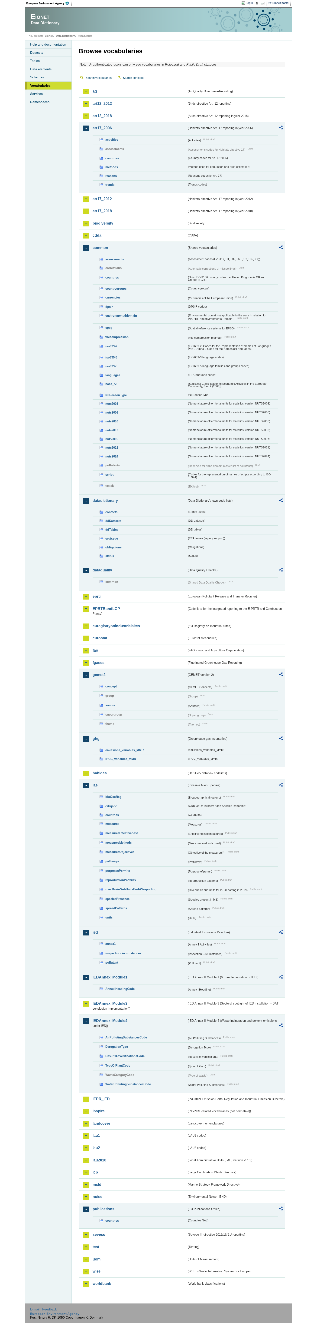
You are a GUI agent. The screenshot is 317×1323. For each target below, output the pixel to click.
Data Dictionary (65, 35)
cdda (97, 235)
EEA (49, 3)
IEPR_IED (101, 1099)
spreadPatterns (116, 908)
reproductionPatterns (120, 880)
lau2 (96, 1148)
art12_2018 (102, 116)
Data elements (41, 69)
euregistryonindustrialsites (116, 626)
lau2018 (99, 1160)
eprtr (97, 596)
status (109, 556)
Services (36, 94)
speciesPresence (117, 899)
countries (112, 158)
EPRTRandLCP (106, 609)
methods (111, 167)
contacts (111, 512)
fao (95, 650)
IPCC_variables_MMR (120, 759)
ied (95, 932)
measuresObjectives (119, 852)
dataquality (102, 570)
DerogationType (116, 1046)
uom (96, 1259)
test (96, 1247)
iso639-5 (111, 366)
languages (112, 375)
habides (100, 773)
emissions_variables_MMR (124, 750)
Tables (35, 61)
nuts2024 (111, 456)
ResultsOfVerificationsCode (125, 1056)
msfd (97, 1185)
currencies (112, 297)
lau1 (96, 1135)
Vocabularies (40, 85)
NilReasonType (116, 395)
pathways (112, 861)
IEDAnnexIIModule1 (110, 977)
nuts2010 (111, 421)
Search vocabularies (99, 77)
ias (95, 785)
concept (111, 686)
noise (97, 1197)
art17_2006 (102, 128)
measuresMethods (118, 842)
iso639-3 (111, 357)
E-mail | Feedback (43, 1309)
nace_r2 (110, 384)
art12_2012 (102, 104)
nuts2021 (111, 447)
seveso (99, 1235)
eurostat (100, 638)
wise (96, 1271)
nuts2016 (111, 439)
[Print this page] (257, 3)
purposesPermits (117, 870)
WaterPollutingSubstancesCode (128, 1084)
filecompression (117, 337)
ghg (96, 739)
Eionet (49, 35)
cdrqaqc (111, 806)
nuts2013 (111, 430)
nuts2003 (111, 403)
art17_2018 (102, 211)
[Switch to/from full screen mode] (263, 3)
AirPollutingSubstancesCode (126, 1037)
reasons (111, 176)
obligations (113, 547)
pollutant (111, 962)
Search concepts (133, 77)
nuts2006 (111, 412)
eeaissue (111, 538)
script (109, 474)
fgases (98, 663)
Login (249, 3)
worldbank (102, 1284)
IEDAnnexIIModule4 (110, 1021)
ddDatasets (113, 521)
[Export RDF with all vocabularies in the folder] (281, 128)
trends (109, 184)
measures (112, 824)
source (110, 705)
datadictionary (105, 501)
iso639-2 (111, 346)
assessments (114, 259)
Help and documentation (48, 44)
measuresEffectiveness (121, 833)
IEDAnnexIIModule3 (110, 1003)
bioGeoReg (113, 797)
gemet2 (99, 675)
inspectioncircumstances (123, 953)
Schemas (37, 77)
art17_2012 (102, 199)
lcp (95, 1172)
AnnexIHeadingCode (120, 989)
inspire (99, 1111)
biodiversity (103, 223)
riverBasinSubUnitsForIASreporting (130, 889)
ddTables (111, 529)
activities (111, 139)
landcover (101, 1123)
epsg (108, 327)
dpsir (109, 306)
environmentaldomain (121, 315)
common (100, 248)
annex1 (110, 943)
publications (103, 1209)
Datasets (36, 52)
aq (95, 91)
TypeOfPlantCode (117, 1065)
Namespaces (39, 102)
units (109, 917)
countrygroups (115, 288)
